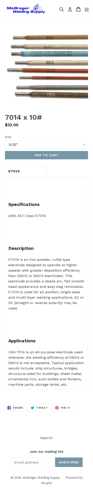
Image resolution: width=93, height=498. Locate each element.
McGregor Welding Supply (41, 477)
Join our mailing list (46, 452)
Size (8, 137)
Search (46, 438)
